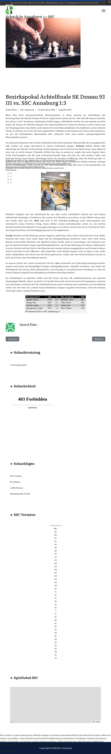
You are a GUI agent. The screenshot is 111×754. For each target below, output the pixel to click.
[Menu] (103, 10)
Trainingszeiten (18, 364)
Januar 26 (55, 525)
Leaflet (97, 721)
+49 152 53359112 (38, 2)
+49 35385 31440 (20, 2)
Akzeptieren (9, 751)
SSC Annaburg (27, 109)
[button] (45, 173)
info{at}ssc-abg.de (57, 2)
